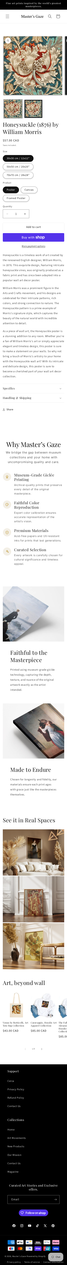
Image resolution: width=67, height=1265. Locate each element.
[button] (7, 16)
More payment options (33, 246)
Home (11, 1130)
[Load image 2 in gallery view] (33, 109)
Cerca (10, 1081)
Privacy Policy (15, 1089)
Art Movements (16, 1138)
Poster (11, 190)
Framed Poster (16, 198)
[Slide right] (42, 1049)
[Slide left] (25, 1049)
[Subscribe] (55, 1199)
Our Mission (14, 1155)
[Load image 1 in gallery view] (13, 109)
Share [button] (10, 409)
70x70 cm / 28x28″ (18, 175)
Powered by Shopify (36, 1256)
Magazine (13, 1172)
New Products (15, 1146)
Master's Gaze (19, 1256)
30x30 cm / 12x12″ (18, 158)
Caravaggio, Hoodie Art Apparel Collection (44, 1024)
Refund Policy (15, 1098)
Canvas (29, 190)
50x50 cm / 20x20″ (18, 167)
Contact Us (14, 1106)
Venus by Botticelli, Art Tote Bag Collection (15, 1024)
